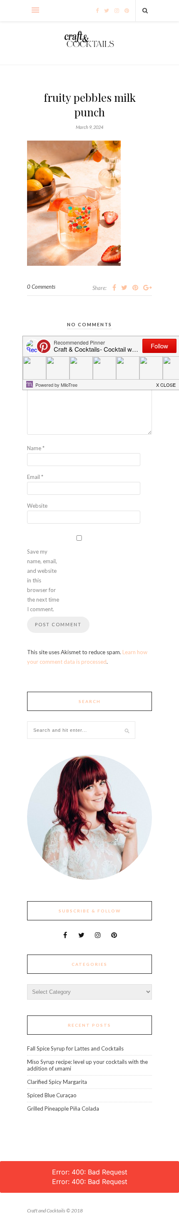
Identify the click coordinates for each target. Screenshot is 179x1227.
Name (36, 448)
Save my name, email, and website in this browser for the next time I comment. (43, 580)
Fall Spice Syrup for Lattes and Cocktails (75, 1048)
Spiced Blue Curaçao (52, 1095)
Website (37, 505)
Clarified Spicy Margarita (57, 1081)
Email (35, 477)
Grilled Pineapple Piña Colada (63, 1108)
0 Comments (41, 286)
